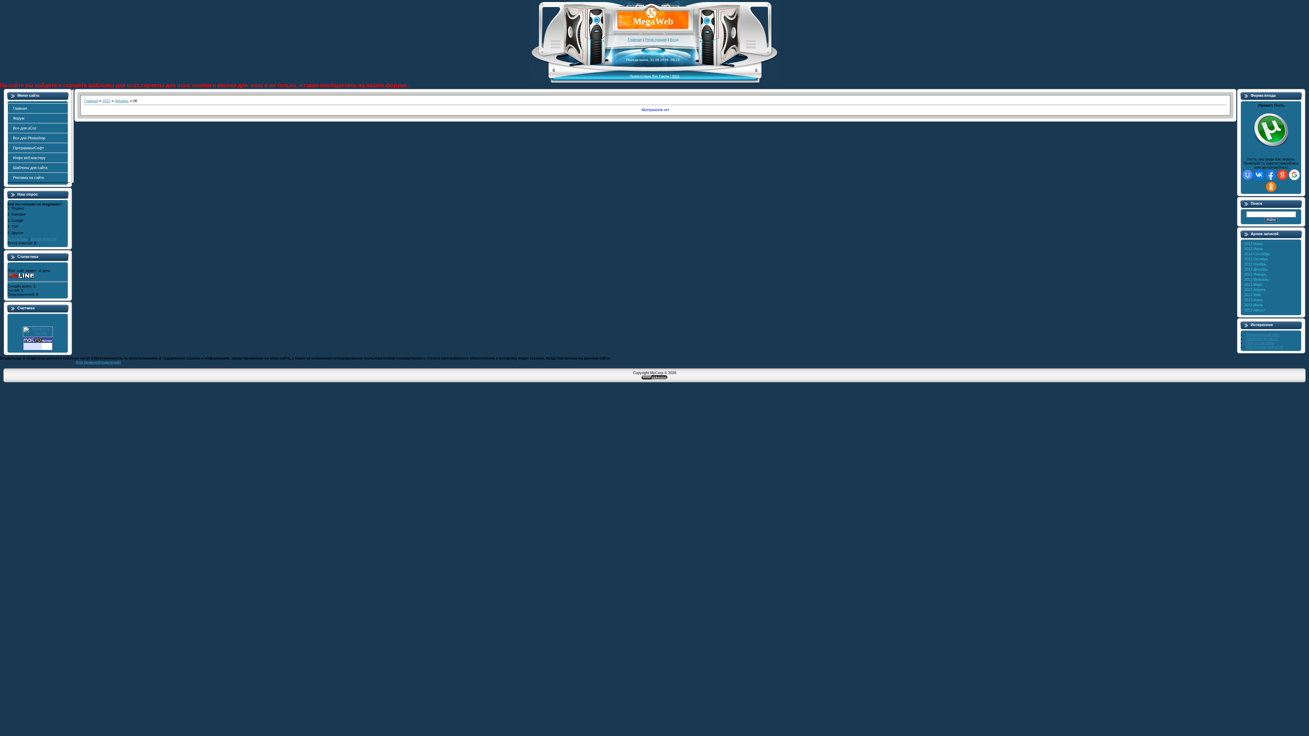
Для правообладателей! (98, 362)
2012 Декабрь (1256, 269)
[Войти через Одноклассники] (1271, 187)
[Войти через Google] (1294, 174)
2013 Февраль (1256, 279)
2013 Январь (1255, 274)
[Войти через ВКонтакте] (1259, 175)
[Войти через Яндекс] (1282, 175)
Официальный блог (1263, 335)
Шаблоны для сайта (30, 168)
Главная (635, 39)
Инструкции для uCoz (1264, 347)
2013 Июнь (1253, 300)
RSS (675, 76)
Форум (19, 118)
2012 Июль (1253, 249)
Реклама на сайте (28, 177)
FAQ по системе (1260, 343)
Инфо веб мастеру (29, 158)
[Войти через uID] (1248, 175)
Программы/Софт (28, 148)
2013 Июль (1253, 305)
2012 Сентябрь (1257, 254)
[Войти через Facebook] (1271, 175)
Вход (674, 39)
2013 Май (1252, 295)
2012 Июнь (1253, 244)
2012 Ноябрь (1255, 264)
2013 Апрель (1255, 290)
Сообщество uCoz (1262, 339)
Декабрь (122, 101)
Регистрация (656, 39)
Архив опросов (44, 239)
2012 (106, 101)
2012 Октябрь (1256, 259)
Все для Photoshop (29, 138)
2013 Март (1253, 284)
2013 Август (1254, 310)
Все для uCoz (24, 128)
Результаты (17, 239)
